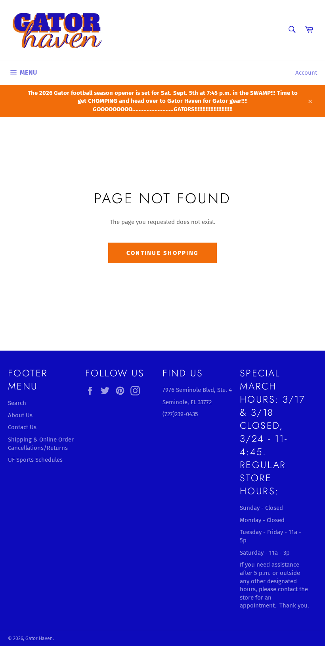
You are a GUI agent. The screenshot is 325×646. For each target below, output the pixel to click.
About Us (20, 415)
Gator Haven (39, 638)
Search (17, 403)
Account (306, 72)
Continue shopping (162, 252)
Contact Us (22, 427)
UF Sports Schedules (35, 459)
